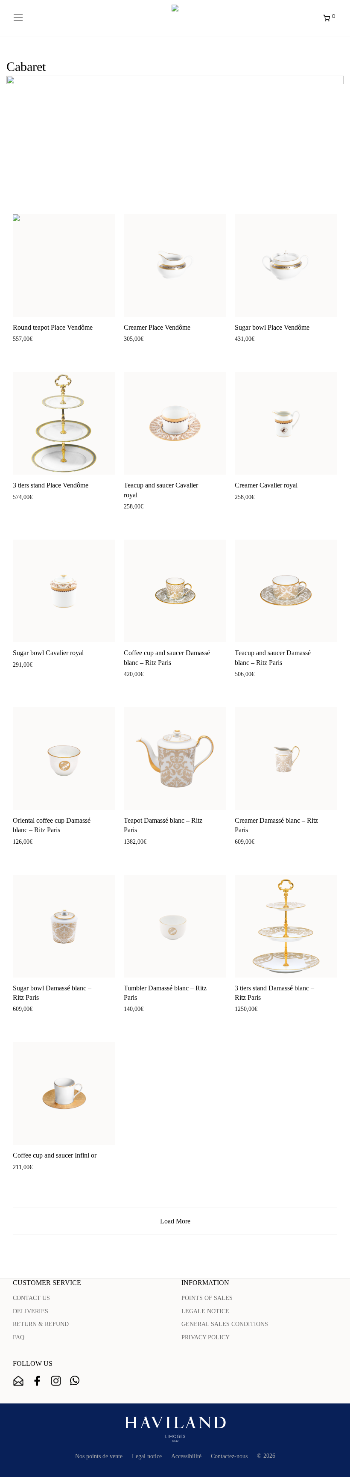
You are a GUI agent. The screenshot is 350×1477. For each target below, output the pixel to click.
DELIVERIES (30, 1311)
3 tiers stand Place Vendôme (50, 485)
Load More (175, 1221)
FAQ (18, 1337)
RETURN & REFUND (41, 1324)
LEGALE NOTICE (205, 1311)
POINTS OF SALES (207, 1298)
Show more (54, 351)
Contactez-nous (229, 1456)
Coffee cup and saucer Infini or (54, 1155)
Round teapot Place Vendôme (53, 327)
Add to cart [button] (22, 351)
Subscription (18, 1380)
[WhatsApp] (74, 1380)
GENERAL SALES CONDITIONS (224, 1324)
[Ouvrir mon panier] (21, 18)
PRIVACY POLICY (205, 1337)
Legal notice (147, 1456)
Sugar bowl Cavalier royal (48, 652)
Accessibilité (186, 1456)
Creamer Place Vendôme (157, 327)
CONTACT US (31, 1298)
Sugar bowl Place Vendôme (272, 327)
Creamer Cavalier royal (266, 485)
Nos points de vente (98, 1456)
